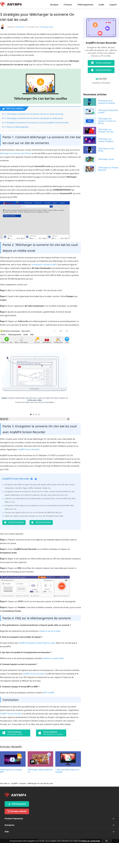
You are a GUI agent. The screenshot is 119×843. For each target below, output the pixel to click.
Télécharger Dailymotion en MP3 (108, 111)
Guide (101, 4)
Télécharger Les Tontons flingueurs (108, 169)
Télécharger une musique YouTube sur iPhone (107, 121)
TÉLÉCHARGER (16, 522)
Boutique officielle (18, 811)
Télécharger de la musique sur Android (106, 102)
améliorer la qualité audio (53, 658)
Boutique (54, 4)
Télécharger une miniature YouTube (106, 130)
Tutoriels (22, 783)
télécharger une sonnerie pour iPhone (15, 153)
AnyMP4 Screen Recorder (28, 450)
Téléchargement (18, 804)
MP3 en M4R (48, 693)
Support (113, 4)
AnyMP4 (14, 783)
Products (68, 4)
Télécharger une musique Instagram (106, 140)
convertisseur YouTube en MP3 (44, 265)
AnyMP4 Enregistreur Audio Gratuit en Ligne (37, 643)
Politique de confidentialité (90, 841)
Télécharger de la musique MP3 (11, 771)
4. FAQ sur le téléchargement (16, 127)
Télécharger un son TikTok (106, 150)
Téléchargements (85, 4)
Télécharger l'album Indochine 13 (40, 771)
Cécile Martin (20, 27)
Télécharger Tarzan (106, 159)
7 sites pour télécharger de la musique (67, 771)
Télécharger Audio (46, 27)
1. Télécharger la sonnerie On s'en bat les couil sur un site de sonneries (34, 114)
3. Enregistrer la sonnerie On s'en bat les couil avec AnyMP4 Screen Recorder (37, 123)
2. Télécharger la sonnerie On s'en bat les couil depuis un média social (34, 118)
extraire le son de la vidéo (49, 631)
